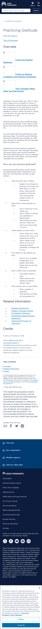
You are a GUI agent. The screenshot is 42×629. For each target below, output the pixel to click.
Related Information (11, 369)
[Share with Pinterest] (22, 426)
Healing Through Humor (22, 311)
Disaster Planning (9, 519)
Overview (7, 366)
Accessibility (7, 478)
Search (36, 10)
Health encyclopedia (12, 21)
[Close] (39, 588)
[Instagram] (28, 541)
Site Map (6, 528)
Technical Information (10, 524)
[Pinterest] (22, 541)
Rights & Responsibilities (11, 510)
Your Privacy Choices (10, 501)
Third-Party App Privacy (11, 515)
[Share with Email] (5, 426)
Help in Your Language (11, 487)
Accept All (21, 625)
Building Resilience (20, 308)
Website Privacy (8, 492)
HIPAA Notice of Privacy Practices (15, 496)
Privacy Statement (16, 615)
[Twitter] (5, 541)
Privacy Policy (15, 381)
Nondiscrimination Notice (12, 483)
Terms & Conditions (9, 505)
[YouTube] (16, 541)
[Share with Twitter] (17, 426)
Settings (21, 619)
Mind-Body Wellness (20, 313)
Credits (6, 371)
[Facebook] (11, 541)
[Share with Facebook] (11, 426)
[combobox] (16, 10)
